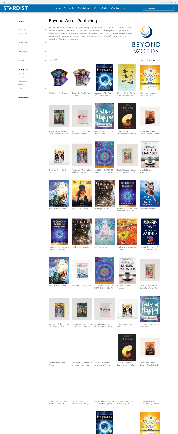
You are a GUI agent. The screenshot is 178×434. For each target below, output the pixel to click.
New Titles (22, 74)
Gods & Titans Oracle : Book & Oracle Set (58, 402)
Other (20, 88)
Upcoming (22, 77)
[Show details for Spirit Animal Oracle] (59, 193)
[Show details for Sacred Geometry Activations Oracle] (104, 347)
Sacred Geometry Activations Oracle (102, 364)
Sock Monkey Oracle (148, 209)
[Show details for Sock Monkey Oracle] (150, 193)
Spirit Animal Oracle (57, 209)
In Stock (24, 33)
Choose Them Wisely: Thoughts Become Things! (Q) (126, 94)
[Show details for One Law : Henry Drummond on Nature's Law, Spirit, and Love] (127, 116)
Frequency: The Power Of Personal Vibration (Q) (103, 94)
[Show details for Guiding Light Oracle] (104, 193)
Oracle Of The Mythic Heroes (81, 94)
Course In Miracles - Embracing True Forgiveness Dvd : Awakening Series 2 (125, 402)
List (55, 60)
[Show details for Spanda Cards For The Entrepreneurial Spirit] (82, 116)
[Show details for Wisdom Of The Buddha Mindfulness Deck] (82, 154)
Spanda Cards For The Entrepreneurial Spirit (81, 132)
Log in (173, 2)
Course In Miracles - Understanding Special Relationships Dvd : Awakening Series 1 (149, 402)
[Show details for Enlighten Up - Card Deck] (59, 154)
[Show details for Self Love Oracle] (104, 232)
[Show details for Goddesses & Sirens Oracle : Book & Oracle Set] (150, 116)
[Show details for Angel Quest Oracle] (82, 193)
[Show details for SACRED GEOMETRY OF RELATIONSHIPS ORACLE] (104, 154)
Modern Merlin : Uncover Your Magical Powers (127, 210)
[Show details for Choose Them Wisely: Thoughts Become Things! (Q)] (127, 77)
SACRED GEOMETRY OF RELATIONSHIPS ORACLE (103, 171)
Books (20, 85)
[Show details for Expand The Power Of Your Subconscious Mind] (150, 232)
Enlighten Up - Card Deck (57, 171)
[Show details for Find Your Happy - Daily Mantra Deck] (104, 116)
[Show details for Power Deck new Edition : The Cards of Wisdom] (59, 116)
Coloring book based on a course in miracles (82, 364)
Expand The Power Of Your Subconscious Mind (149, 248)
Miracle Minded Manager (146, 171)
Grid (51, 60)
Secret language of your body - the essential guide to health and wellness (148, 94)
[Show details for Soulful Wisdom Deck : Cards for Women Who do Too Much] (127, 154)
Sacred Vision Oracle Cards (58, 364)
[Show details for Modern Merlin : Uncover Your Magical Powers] (127, 193)
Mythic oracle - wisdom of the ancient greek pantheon (104, 402)
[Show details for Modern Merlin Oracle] (59, 77)
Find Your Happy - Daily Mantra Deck (104, 132)
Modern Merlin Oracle (58, 93)
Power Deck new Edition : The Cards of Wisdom (59, 132)
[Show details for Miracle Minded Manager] (150, 154)
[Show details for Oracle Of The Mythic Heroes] (82, 77)
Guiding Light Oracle (103, 209)
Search (172, 8)
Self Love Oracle (101, 247)
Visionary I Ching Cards (81, 286)
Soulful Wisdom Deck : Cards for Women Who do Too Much (127, 171)
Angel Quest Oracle (80, 209)
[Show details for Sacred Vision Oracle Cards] (59, 347)
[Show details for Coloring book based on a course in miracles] (82, 347)
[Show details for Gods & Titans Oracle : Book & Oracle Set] (59, 386)
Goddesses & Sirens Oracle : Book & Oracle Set (149, 132)
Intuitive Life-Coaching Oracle (126, 248)
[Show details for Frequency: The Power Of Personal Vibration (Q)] (104, 77)
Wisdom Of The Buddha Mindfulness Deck (82, 171)
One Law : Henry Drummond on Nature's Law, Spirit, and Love (127, 132)
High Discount (23, 81)
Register (164, 2)
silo (19, 102)
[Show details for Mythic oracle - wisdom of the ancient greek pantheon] (104, 386)
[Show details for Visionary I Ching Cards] (82, 270)
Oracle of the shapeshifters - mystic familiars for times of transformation (81, 402)
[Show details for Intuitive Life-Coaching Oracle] (127, 232)
